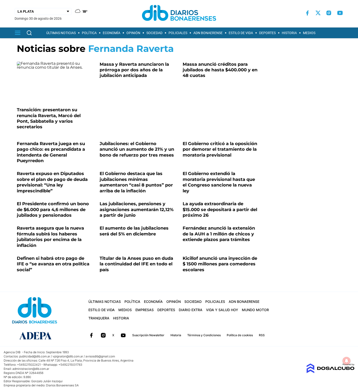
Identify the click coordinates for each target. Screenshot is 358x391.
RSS (262, 335)
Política (89, 33)
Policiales (178, 33)
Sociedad (154, 33)
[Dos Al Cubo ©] (330, 372)
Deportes (267, 33)
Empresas (144, 310)
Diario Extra (190, 310)
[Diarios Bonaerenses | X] (318, 13)
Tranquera (98, 318)
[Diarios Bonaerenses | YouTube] (340, 13)
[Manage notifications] (346, 361)
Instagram (103, 335)
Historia (289, 33)
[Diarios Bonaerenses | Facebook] (307, 13)
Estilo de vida (241, 33)
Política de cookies (240, 335)
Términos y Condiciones (204, 335)
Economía (111, 33)
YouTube (123, 335)
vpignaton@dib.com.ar (68, 356)
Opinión (133, 33)
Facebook (91, 335)
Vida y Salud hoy (222, 310)
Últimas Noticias (61, 33)
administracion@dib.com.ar (30, 369)
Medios (309, 33)
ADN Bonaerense (208, 33)
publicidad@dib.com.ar (34, 356)
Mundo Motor (255, 310)
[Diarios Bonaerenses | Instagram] (329, 13)
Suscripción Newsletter (148, 335)
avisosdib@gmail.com (100, 356)
